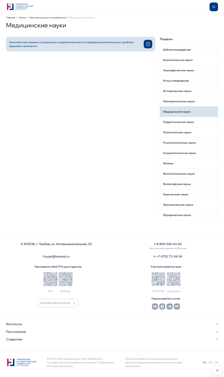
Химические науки (175, 194)
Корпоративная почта (55, 303)
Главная (10, 17)
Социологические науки (179, 153)
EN (210, 362)
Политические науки (177, 132)
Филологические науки (179, 173)
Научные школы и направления (47, 17)
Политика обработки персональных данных (151, 358)
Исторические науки (177, 91)
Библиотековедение (177, 49)
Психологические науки (179, 142)
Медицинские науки (177, 111)
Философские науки (177, 184)
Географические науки (178, 70)
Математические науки (179, 101)
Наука (22, 17)
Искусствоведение (176, 80)
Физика (168, 163)
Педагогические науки (178, 122)
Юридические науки (177, 215)
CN (216, 362)
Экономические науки (178, 204)
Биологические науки (178, 60)
